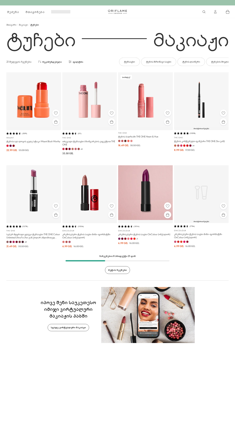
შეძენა (13, 12)
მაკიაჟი (23, 24)
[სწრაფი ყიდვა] (55, 121)
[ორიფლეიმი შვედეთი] (117, 12)
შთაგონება (35, 12)
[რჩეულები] (55, 113)
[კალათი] (227, 11)
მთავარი (11, 24)
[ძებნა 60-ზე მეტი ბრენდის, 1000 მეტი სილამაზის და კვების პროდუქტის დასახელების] (204, 11)
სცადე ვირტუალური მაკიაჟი (68, 327)
